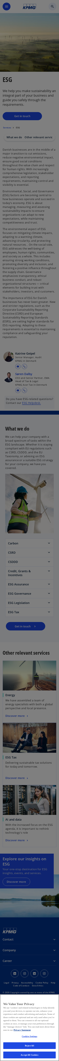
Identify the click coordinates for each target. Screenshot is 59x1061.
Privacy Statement (22, 1030)
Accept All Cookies (29, 1055)
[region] (29, 1027)
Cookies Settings (29, 1036)
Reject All (29, 1045)
